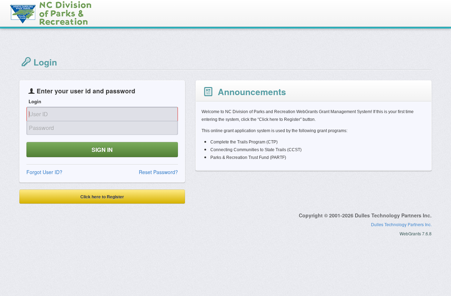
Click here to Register (102, 196)
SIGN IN (102, 150)
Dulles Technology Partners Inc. (401, 224)
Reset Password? (158, 171)
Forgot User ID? (44, 171)
